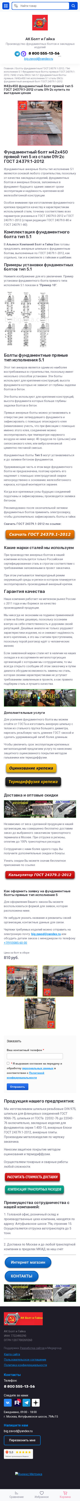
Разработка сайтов (32, 1348)
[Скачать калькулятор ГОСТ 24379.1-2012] (40, 880)
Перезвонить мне (22, 1440)
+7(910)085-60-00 (15, 943)
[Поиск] (73, 5)
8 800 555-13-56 (44, 53)
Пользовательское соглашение (25, 1359)
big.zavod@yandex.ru (38, 59)
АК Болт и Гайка (40, 39)
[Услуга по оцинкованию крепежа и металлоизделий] (31, 774)
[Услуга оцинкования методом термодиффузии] (33, 788)
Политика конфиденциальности (25, 1365)
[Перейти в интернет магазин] (28, 1268)
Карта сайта (12, 1354)
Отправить (17, 1086)
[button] (5, 5)
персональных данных (37, 1068)
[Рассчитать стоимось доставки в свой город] (32, 1182)
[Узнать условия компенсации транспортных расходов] (34, 1195)
